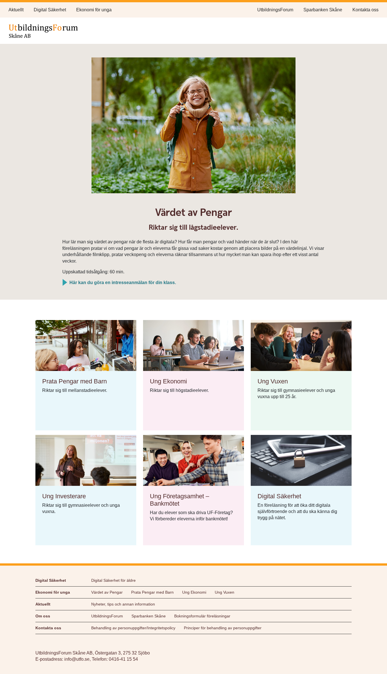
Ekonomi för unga (94, 9)
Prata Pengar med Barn (152, 592)
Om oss (42, 616)
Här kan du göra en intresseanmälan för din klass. (122, 282)
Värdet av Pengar (107, 592)
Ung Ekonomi (194, 592)
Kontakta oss (365, 9)
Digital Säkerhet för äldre (113, 580)
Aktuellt (16, 9)
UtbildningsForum (275, 9)
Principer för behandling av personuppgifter (222, 628)
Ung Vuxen (224, 592)
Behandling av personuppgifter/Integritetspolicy (133, 628)
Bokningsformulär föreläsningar (202, 616)
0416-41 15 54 (123, 659)
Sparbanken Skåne (322, 9)
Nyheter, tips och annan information (123, 604)
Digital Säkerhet (50, 9)
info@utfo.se (77, 659)
